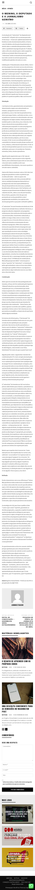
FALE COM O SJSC (26, 882)
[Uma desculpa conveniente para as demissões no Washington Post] (17, 693)
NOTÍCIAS (4, 667)
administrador (17, 605)
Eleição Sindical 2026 (17, 884)
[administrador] (17, 596)
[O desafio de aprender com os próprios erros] (17, 648)
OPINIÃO (10, 8)
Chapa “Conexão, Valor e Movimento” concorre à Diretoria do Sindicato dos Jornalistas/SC (17, 857)
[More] (27, 28)
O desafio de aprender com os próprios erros (16, 662)
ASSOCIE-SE (24, 878)
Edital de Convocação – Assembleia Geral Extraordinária (8, 621)
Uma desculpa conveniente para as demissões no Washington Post (17, 709)
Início (4, 8)
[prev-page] (3, 729)
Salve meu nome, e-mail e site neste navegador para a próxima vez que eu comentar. (17, 783)
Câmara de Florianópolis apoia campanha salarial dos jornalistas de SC (17, 814)
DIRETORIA (9, 878)
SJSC (10, 667)
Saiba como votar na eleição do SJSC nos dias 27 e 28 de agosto (17, 836)
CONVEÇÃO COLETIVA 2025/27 (11, 882)
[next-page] (6, 729)
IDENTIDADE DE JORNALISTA (16, 880)
